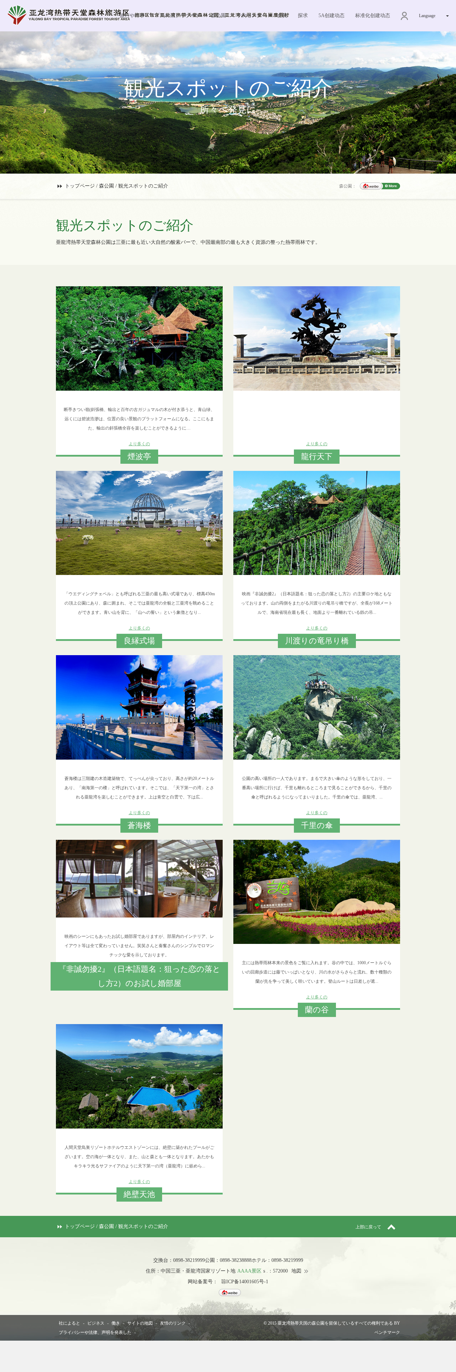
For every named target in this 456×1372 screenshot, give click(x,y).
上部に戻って (369, 1226)
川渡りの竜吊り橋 (317, 640)
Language (427, 15)
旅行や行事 (132, 15)
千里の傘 (317, 825)
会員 (282, 15)
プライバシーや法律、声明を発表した (95, 1332)
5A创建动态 (331, 15)
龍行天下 (316, 456)
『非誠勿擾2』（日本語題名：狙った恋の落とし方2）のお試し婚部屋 (139, 976)
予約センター (251, 15)
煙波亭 (139, 456)
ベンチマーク (387, 1332)
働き (116, 1323)
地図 (296, 1271)
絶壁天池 (139, 1194)
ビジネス (95, 1323)
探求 (303, 15)
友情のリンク (173, 1323)
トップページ (80, 186)
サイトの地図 (140, 1323)
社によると (69, 1323)
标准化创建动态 (372, 15)
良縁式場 (139, 640)
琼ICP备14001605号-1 (244, 1281)
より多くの (139, 443)
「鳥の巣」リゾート (177, 15)
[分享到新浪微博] (371, 186)
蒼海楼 (139, 825)
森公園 (218, 15)
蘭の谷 (317, 1009)
